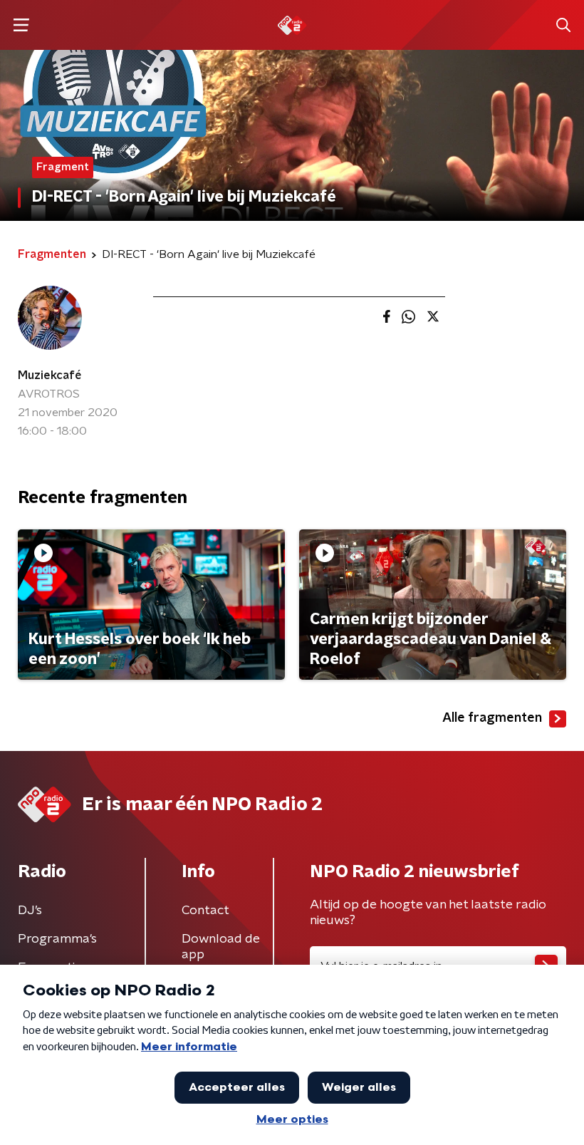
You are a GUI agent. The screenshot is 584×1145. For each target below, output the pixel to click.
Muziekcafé (49, 375)
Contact (205, 910)
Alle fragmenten (492, 718)
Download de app (221, 947)
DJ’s (30, 910)
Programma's (57, 939)
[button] (21, 25)
